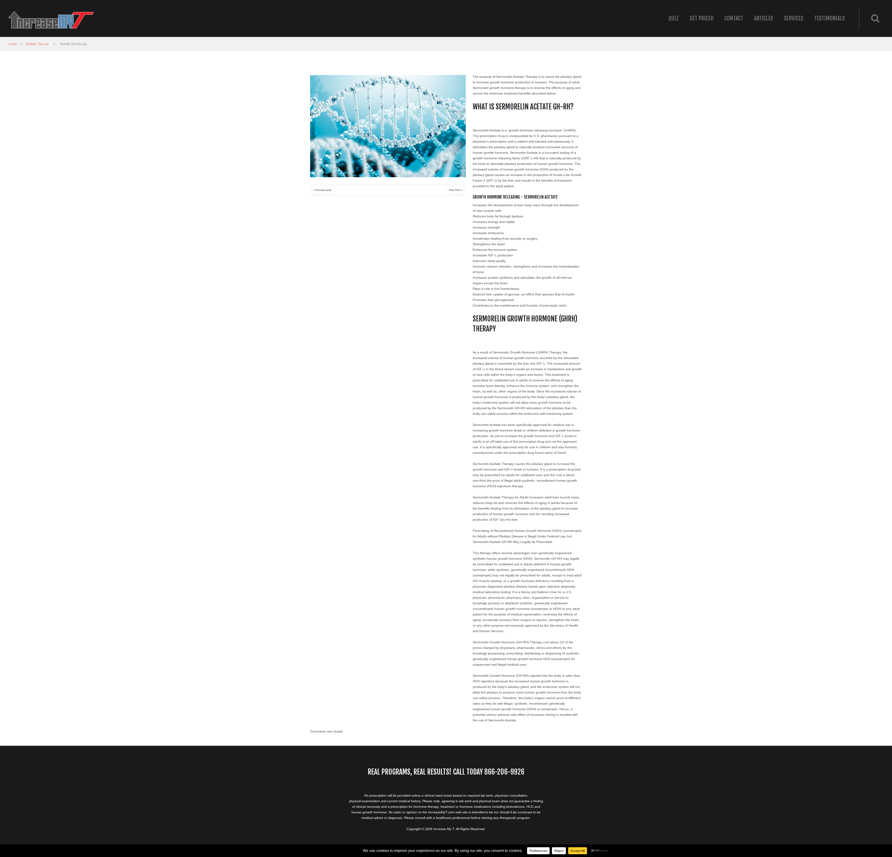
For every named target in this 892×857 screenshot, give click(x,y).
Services (793, 18)
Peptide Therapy (37, 44)
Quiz (674, 18)
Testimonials (829, 18)
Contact (734, 18)
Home (13, 44)
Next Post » (455, 190)
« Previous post (322, 190)
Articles (763, 18)
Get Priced (702, 18)
